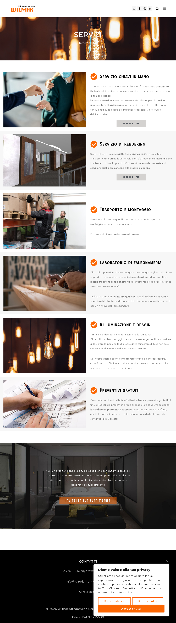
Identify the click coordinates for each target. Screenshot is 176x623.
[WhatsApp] (134, 8)
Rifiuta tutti (147, 601)
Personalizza (114, 601)
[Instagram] (144, 8)
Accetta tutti (131, 608)
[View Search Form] (157, 9)
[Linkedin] (150, 8)
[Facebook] (139, 8)
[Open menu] (164, 8)
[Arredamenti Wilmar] (24, 8)
